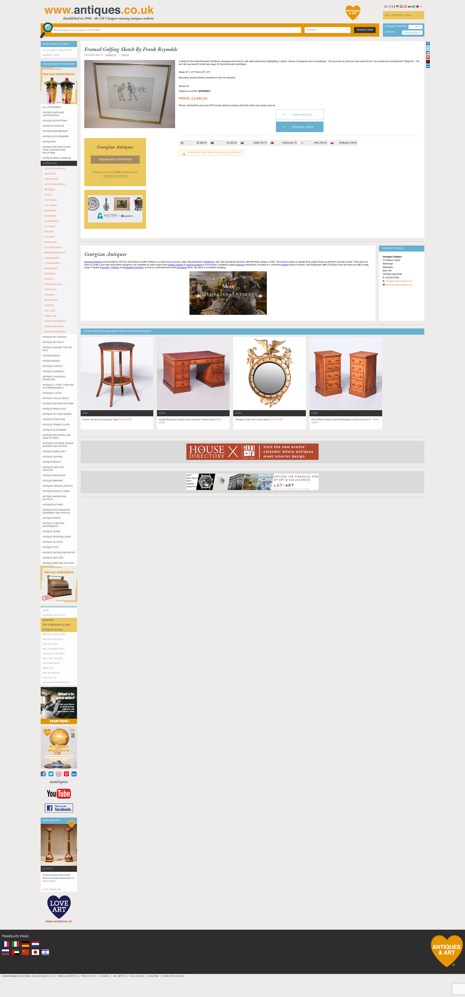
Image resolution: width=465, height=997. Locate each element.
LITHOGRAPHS (52, 263)
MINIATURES (51, 268)
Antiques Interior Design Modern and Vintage (58, 445)
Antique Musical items (56, 491)
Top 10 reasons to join (56, 625)
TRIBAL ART (50, 316)
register (48, 620)
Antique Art (50, 163)
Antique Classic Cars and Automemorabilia (58, 386)
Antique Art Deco (53, 342)
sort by (389, 32)
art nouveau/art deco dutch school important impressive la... (59, 878)
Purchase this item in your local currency (215, 152)
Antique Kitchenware (56, 136)
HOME (46, 610)
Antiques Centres (54, 653)
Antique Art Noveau (55, 337)
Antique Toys (50, 547)
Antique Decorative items (58, 403)
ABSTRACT (50, 174)
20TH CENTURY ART (55, 168)
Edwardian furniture (133, 267)
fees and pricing (53, 658)
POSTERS (49, 295)
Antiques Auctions (54, 615)
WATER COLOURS (53, 326)
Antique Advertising (55, 120)
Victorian (114, 267)
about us (48, 668)
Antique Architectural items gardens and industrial (57, 150)
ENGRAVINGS (51, 221)
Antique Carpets (53, 366)
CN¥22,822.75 (289, 143)
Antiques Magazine (54, 634)
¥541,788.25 (320, 143)
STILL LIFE (49, 310)
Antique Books (51, 355)
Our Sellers (50, 644)
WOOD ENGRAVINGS (55, 331)
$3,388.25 (202, 143)
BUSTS (48, 195)
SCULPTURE (51, 300)
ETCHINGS (50, 226)
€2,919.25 (232, 143)
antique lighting (175, 264)
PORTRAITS (50, 289)
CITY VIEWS (50, 205)
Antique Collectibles (56, 398)
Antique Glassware (54, 430)
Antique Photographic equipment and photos (56, 511)
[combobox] (327, 30)
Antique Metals (52, 462)
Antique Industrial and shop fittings (57, 436)
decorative (182, 267)
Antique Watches (53, 558)
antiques (240, 264)
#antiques (59, 781)
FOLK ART (49, 237)
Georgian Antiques (93, 262)
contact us (49, 678)
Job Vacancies (51, 673)
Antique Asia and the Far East (57, 349)
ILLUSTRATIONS (52, 247)
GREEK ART (50, 242)
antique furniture (194, 264)
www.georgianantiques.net (399, 284)
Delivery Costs (303, 127)
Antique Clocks (52, 393)
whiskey (285, 264)
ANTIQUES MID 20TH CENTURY (53, 468)
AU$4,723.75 (260, 143)
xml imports (119, 976)
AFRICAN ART (51, 179)
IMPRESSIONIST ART (55, 253)
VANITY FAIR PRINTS (55, 321)
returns (104, 976)
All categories (52, 107)
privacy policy (89, 976)
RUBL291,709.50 (348, 143)
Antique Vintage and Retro (59, 552)
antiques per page (396, 26)
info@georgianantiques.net (398, 281)
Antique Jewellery (54, 451)
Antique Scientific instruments (54, 525)
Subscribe (153, 976)
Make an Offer (303, 114)
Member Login (51, 55)
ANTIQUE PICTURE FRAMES (57, 414)
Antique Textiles (53, 542)
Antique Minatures (54, 475)
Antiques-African (53, 126)
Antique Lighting (53, 456)
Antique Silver (51, 531)
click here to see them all (115, 176)
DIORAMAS (50, 210)
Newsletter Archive (173, 976)
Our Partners (51, 663)
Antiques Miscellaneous (58, 486)
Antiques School (53, 629)
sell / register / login (398, 15)
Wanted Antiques (53, 639)
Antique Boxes (51, 361)
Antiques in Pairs (53, 504)
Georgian (104, 267)
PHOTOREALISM (53, 284)
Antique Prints (52, 518)
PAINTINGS (50, 274)
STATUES (49, 305)
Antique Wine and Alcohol (58, 563)
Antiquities (49, 141)
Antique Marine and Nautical (54, 498)
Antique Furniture (54, 419)
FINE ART (49, 231)
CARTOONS (50, 200)
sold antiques (137, 976)
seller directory (53, 649)
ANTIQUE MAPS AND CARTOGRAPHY (53, 114)
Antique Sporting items (57, 537)
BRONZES (49, 189)
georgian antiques (115, 147)
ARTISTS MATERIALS (55, 184)
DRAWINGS (50, 216)
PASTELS (49, 279)
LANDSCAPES (51, 258)
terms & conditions (67, 976)
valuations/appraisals (56, 682)
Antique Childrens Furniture (54, 378)
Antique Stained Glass (56, 424)
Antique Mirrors (53, 480)
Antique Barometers (55, 131)
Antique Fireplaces (54, 409)
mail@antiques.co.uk (42, 976)
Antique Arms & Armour (57, 158)
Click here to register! (57, 50)
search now (365, 30)
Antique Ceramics (53, 371)
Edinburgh (209, 262)
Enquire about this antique (115, 159)
